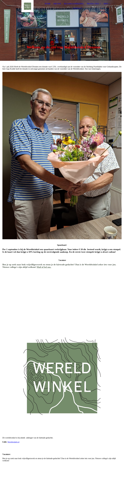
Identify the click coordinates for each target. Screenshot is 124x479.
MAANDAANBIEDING (74, 4)
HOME (47, 4)
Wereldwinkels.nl (13, 442)
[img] (27, 6)
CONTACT (77, 8)
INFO (106, 4)
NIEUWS (57, 4)
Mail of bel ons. (44, 267)
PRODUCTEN (93, 4)
